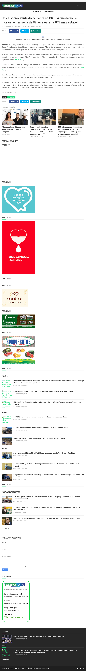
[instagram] (83, 668)
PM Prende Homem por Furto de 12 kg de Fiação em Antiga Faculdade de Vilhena (43, 391)
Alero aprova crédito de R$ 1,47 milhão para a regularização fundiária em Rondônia (44, 453)
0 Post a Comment (35, 27)
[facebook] (78, 668)
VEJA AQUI (19, 60)
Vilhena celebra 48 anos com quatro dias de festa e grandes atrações (14, 129)
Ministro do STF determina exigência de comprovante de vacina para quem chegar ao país (46, 518)
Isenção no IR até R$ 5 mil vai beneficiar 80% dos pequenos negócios (38, 636)
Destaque (11, 97)
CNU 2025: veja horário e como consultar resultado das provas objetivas (40, 417)
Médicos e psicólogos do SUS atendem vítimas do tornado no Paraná (39, 438)
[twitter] (81, 668)
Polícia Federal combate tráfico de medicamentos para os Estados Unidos (40, 428)
